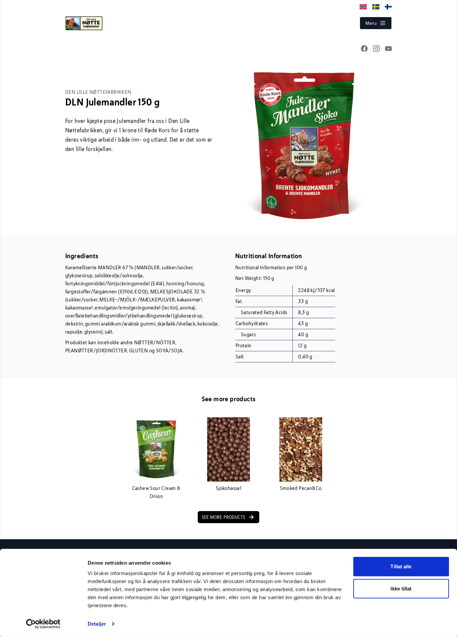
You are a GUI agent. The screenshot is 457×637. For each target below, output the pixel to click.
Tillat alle (401, 566)
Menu (371, 23)
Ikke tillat (401, 588)
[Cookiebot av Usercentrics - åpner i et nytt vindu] (43, 624)
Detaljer (97, 624)
